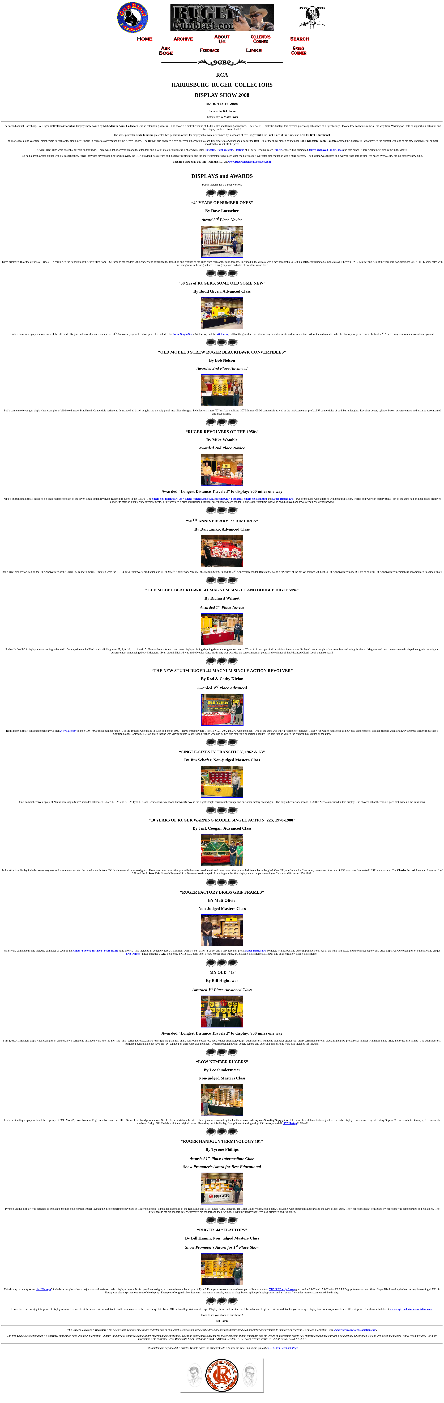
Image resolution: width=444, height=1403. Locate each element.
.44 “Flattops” (68, 730)
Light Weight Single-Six (199, 498)
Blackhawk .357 (174, 498)
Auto (176, 334)
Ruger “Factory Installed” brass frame (95, 950)
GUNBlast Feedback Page (283, 1347)
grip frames (133, 953)
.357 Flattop (290, 1123)
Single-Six (186, 334)
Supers (278, 149)
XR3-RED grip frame (282, 1289)
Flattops (239, 149)
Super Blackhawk (282, 498)
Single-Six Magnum (255, 498)
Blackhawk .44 (223, 498)
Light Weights (225, 149)
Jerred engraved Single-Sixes (326, 149)
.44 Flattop (223, 334)
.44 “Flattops (43, 1289)
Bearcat (237, 498)
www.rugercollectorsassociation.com (249, 161)
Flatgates (210, 149)
